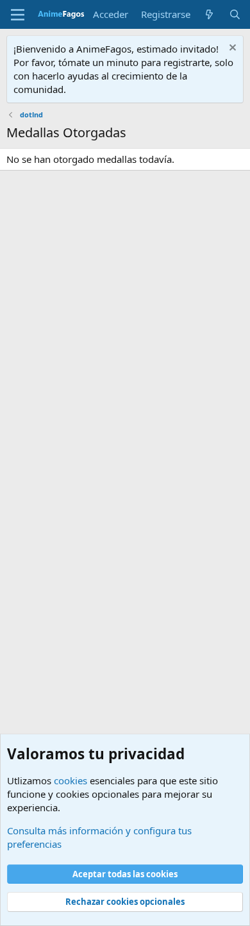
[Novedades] (209, 14)
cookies (70, 780)
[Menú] (18, 15)
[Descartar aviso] (231, 49)
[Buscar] (234, 14)
